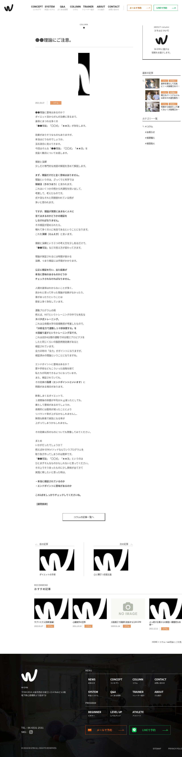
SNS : (24, 732)
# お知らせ (150, 132)
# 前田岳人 (150, 143)
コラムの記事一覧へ (84, 517)
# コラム (149, 126)
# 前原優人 (150, 137)
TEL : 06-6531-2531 (32, 727)
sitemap (157, 749)
